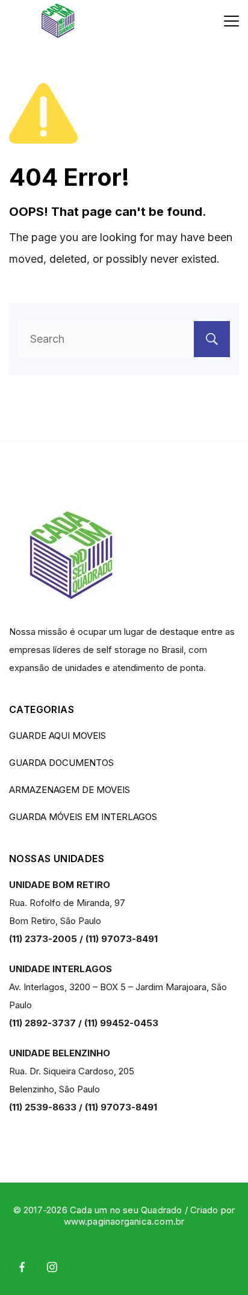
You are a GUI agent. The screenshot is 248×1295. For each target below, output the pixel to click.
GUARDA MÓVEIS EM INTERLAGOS (83, 816)
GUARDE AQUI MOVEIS (57, 735)
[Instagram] (53, 1268)
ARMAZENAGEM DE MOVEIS (69, 789)
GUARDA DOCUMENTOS (61, 762)
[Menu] (231, 21)
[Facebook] (22, 1268)
